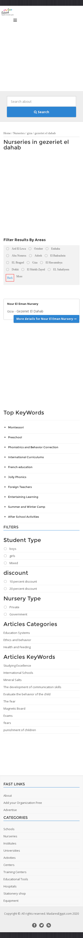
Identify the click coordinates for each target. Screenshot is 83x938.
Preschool (15, 437)
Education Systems (16, 633)
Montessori (16, 427)
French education (20, 467)
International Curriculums (26, 457)
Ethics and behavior (17, 640)
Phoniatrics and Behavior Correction (33, 447)
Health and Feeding (17, 647)
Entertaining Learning (23, 497)
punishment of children (19, 730)
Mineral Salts (12, 680)
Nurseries (19, 133)
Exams (8, 716)
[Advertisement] (41, 49)
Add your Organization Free (22, 803)
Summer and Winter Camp (26, 506)
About (7, 795)
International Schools (18, 673)
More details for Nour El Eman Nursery (45, 319)
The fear (9, 701)
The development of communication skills (32, 687)
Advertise (10, 810)
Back (10, 277)
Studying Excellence (17, 665)
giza (29, 133)
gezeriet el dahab (45, 133)
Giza (10, 311)
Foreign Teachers (20, 487)
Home (7, 133)
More (19, 276)
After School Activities (23, 516)
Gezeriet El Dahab (30, 311)
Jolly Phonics (17, 477)
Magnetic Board (14, 708)
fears (7, 723)
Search (43, 112)
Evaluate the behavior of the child (26, 694)
